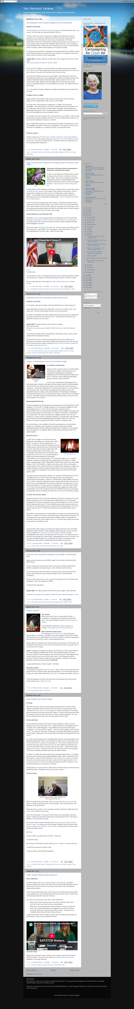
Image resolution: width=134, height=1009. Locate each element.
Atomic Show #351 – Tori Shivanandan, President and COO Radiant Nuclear (94, 191)
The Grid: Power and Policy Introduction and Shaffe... (94, 252)
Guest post (43, 546)
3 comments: (55, 962)
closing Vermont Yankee (38, 864)
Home (53, 970)
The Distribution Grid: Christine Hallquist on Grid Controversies (49, 23)
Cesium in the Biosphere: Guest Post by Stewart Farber (47, 361)
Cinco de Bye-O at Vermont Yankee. (49, 532)
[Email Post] (60, 149)
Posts (87, 294)
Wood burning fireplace (70, 454)
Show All (106, 204)
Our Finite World (90, 197)
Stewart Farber (51, 546)
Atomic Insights (38, 218)
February (90, 270)
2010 (87, 287)
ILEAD (66, 152)
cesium (33, 546)
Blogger (77, 995)
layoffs (41, 690)
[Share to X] (67, 150)
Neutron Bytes (89, 173)
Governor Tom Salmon (60, 864)
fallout (37, 546)
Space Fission (89, 181)
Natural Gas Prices (64, 351)
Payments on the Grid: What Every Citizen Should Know (47, 298)
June (88, 231)
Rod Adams (67, 289)
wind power (30, 154)
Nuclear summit (49, 289)
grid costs (47, 152)
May (88, 234)
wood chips (59, 546)
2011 (87, 285)
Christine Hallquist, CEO (34, 30)
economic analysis (36, 965)
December (90, 217)
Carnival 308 (68, 620)
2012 (87, 282)
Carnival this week (48, 669)
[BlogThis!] (65, 150)
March (89, 267)
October (89, 222)
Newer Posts (31, 970)
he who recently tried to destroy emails (63, 758)
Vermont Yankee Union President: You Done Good (41, 826)
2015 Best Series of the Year (63, 957)
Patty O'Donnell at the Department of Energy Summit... (96, 241)
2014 (87, 277)
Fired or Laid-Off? (33, 611)
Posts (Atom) (38, 974)
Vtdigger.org (89, 166)
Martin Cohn (50, 965)
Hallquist (61, 152)
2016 (87, 215)
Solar (70, 152)
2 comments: (54, 688)
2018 (87, 210)
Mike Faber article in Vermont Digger (43, 710)
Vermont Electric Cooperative (51, 30)
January (89, 272)
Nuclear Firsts (53, 673)
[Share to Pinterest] (70, 150)
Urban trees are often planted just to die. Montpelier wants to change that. (95, 168)
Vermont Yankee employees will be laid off (52, 882)
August (89, 227)
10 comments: (54, 861)
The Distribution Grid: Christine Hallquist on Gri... (95, 237)
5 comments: (55, 543)
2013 (87, 280)
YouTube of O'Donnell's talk (47, 227)
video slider (63, 204)
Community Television (37, 152)
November (90, 219)
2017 (87, 213)
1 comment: (54, 149)
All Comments (90, 297)
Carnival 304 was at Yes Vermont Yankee (59, 628)
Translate (97, 307)
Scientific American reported (35, 191)
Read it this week (46, 681)
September (90, 224)
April (88, 265)
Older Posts (74, 970)
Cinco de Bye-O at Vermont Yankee (39, 699)
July (88, 229)
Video (74, 152)
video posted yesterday (69, 801)
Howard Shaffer (63, 602)
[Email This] (63, 150)
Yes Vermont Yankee (38, 8)
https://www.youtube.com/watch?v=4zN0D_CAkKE (42, 62)
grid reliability (54, 152)
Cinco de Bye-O (57, 633)
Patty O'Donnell (58, 289)
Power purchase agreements (40, 352)
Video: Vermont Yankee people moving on (42, 875)
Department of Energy (37, 289)
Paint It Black (36, 748)
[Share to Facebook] (69, 150)
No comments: (54, 286)
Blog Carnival (35, 690)
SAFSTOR (58, 965)
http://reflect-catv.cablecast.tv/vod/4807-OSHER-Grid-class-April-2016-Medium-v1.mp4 (52, 594)
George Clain (49, 864)
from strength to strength (62, 843)
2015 (87, 275)
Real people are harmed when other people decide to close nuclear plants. (55, 220)
